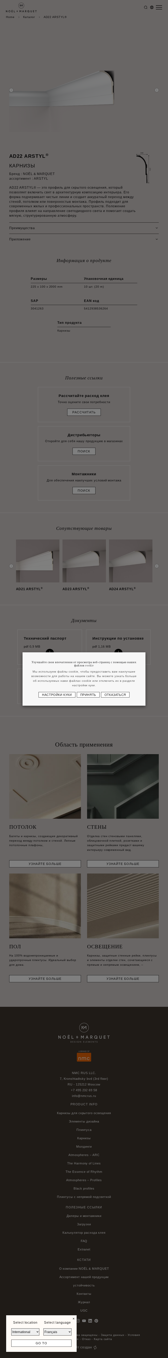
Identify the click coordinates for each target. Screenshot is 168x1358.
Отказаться (115, 694)
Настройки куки (57, 694)
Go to (41, 1343)
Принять (88, 694)
